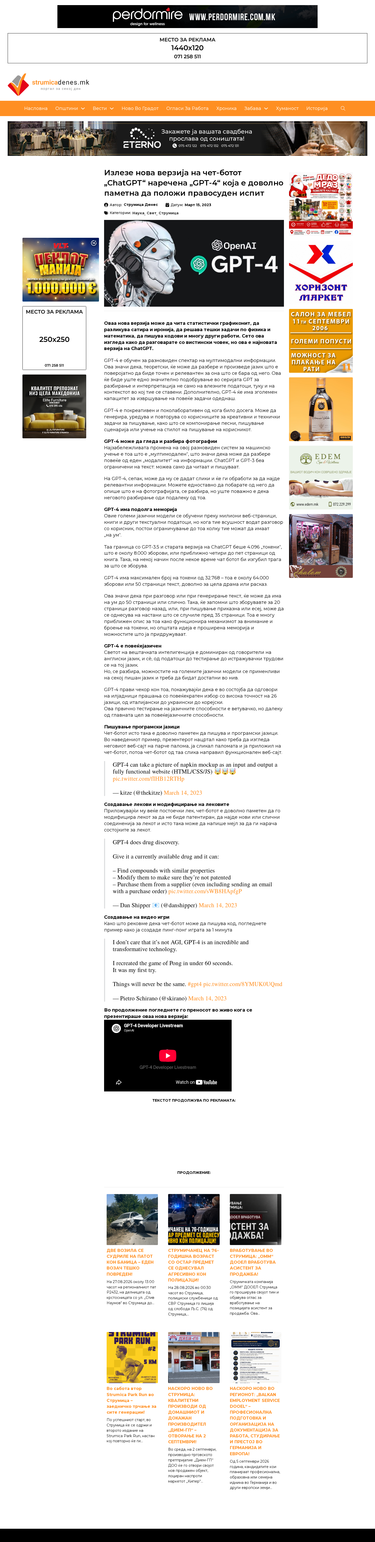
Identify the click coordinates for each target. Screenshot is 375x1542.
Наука (138, 213)
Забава (252, 108)
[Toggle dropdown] (83, 108)
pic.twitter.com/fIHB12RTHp (148, 778)
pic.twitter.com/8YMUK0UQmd (242, 984)
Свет (151, 213)
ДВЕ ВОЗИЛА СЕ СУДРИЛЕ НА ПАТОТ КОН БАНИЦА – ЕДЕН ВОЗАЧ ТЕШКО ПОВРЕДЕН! (130, 1262)
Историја (317, 108)
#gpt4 (195, 984)
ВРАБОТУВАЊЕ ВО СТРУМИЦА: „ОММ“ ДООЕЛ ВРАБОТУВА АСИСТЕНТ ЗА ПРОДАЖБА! (253, 1262)
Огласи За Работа (187, 108)
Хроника (226, 108)
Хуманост (287, 108)
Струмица (169, 213)
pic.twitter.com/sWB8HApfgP (205, 891)
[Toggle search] (343, 108)
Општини (66, 108)
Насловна (36, 108)
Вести (100, 108)
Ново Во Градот (140, 108)
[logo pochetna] (48, 84)
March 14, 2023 (183, 792)
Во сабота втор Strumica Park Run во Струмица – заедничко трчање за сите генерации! (131, 1400)
